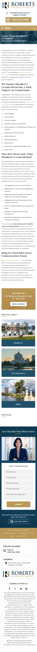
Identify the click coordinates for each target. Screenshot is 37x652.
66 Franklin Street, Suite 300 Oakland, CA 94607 (20, 14)
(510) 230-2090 (20, 19)
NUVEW (9, 641)
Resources (23, 533)
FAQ (32, 533)
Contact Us (22, 536)
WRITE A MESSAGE (18, 304)
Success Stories (10, 533)
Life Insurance (18, 373)
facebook (9, 588)
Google (26, 588)
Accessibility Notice (23, 643)
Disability (18, 343)
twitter (15, 588)
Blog (12, 536)
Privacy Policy (18, 645)
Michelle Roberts (21, 530)
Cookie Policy (30, 645)
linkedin (20, 588)
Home (10, 530)
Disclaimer (8, 645)
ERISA (18, 404)
